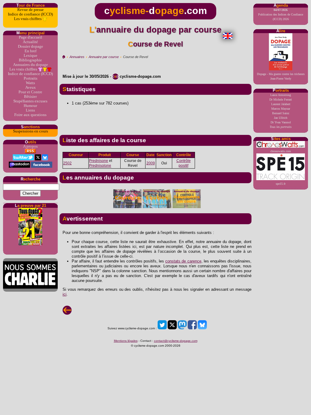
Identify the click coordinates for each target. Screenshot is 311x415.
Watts (30, 83)
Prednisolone (100, 165)
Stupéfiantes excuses (30, 101)
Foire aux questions (30, 115)
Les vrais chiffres (28, 19)
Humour (30, 106)
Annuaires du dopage (30, 65)
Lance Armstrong (280, 95)
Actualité (30, 42)
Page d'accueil (30, 37)
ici (65, 294)
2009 (150, 163)
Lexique (30, 55)
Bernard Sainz (280, 113)
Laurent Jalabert (280, 104)
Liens (30, 110)
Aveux (30, 87)
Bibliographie (30, 60)
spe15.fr (280, 183)
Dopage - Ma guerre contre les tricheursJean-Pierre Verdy (281, 76)
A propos (30, 146)
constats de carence (183, 261)
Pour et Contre (30, 92)
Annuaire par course (104, 57)
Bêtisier (30, 96)
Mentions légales (126, 340)
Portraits (30, 78)
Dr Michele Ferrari (280, 99)
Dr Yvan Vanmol (281, 122)
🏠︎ (63, 56)
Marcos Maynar (280, 108)
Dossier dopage (30, 46)
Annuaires (77, 57)
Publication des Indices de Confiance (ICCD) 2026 (280, 14)
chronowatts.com (280, 151)
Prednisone (98, 161)
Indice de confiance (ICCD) (30, 14)
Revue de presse (30, 10)
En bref (30, 51)
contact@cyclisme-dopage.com (175, 340)
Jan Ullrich (280, 117)
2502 (67, 163)
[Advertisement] (155, 118)
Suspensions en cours (30, 131)
